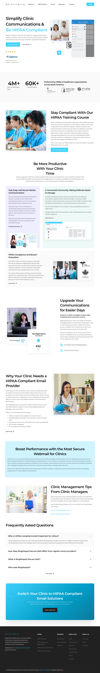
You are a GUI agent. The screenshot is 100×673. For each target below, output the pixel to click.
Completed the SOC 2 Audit (21, 648)
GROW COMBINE (45, 670)
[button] (45, 91)
